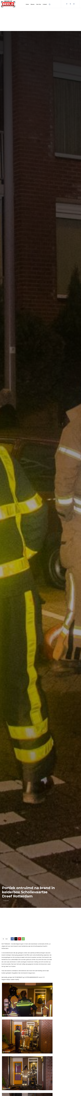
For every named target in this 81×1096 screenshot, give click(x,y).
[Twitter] (70, 4)
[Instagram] (74, 4)
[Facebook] (66, 4)
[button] (49, 4)
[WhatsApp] (23, 938)
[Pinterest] (19, 938)
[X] (15, 938)
